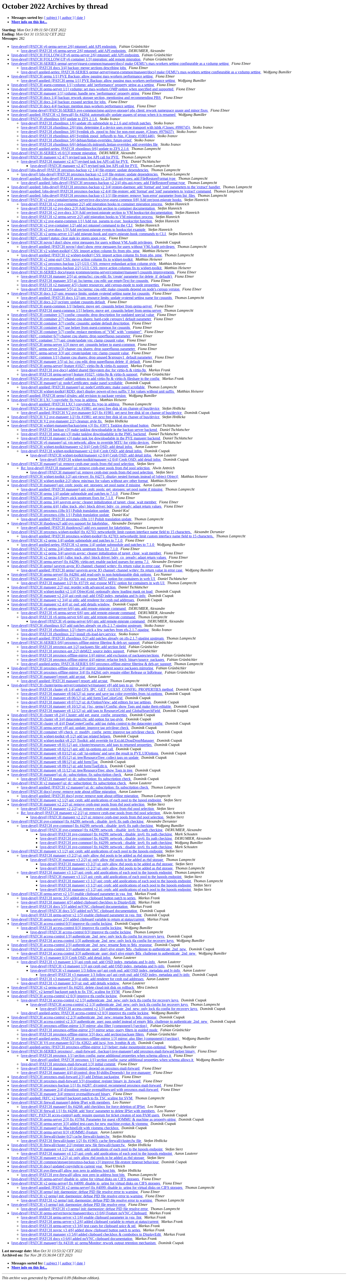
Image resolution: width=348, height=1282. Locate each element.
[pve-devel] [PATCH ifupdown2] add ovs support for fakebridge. (60, 523)
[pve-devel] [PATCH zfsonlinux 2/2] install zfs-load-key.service (69, 634)
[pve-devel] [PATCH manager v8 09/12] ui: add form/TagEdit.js (59, 766)
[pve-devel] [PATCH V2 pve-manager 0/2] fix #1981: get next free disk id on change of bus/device (85, 408)
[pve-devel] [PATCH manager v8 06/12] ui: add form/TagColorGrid (72, 698)
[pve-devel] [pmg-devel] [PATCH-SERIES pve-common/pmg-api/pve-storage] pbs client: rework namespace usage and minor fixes (110, 110)
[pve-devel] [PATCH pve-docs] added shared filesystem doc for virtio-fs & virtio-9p (84, 370)
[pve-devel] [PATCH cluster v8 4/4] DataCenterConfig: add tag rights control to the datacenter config (87, 723)
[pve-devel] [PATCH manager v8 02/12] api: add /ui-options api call (62, 749)
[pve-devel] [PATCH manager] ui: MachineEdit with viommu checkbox (65, 1128)
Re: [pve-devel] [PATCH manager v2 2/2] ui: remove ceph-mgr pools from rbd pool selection (91, 813)
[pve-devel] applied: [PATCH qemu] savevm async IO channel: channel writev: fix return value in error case (102, 570)
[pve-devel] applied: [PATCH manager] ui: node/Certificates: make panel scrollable (83, 387)
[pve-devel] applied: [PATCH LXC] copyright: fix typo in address (70, 404)
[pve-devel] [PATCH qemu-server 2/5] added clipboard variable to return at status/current (78, 919)
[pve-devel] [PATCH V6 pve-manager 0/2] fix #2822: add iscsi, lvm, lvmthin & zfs (73, 1043)
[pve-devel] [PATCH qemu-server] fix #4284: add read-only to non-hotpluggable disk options (81, 574)
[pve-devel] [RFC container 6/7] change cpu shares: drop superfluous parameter (71, 336)
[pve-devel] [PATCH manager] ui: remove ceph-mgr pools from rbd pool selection (73, 464)
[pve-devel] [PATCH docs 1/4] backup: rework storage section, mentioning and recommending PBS (86, 98)
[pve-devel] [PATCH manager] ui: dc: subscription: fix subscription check (66, 775)
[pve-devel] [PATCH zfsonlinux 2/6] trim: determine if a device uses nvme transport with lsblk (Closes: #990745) (106, 127)
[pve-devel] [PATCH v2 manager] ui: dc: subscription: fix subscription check (69, 783)
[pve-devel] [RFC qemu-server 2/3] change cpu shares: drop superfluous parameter (73, 349)
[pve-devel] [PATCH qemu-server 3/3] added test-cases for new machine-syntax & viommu (80, 1124)
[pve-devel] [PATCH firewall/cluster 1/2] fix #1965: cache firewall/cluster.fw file (81, 1141)
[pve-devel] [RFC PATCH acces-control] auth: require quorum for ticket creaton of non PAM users (85, 1115)
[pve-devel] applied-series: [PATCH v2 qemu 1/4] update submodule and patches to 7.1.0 (88, 545)
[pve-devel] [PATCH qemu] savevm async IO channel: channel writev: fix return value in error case (86, 566)
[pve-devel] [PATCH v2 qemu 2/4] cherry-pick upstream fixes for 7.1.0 (65, 549)
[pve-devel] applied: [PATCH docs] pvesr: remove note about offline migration (80, 796)
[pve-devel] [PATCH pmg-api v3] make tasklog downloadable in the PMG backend (84, 434)
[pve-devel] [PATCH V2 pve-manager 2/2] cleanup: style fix (57, 421)
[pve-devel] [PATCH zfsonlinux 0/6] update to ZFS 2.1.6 (54, 119)
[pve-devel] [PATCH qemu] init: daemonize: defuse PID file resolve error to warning (75, 1192)
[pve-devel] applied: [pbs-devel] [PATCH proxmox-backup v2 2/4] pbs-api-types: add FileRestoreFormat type (93, 178)
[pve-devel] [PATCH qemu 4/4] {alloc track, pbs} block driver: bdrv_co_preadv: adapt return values (86, 506)
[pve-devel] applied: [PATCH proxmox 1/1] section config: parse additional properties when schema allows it (112, 1060)
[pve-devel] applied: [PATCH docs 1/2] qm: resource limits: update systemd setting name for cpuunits (97, 298)
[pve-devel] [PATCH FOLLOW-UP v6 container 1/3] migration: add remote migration (76, 59)
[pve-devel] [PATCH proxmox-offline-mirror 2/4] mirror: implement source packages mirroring (82, 668)
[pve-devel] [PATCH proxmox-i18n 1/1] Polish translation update (60, 515)
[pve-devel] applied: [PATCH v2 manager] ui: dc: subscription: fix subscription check (85, 787)
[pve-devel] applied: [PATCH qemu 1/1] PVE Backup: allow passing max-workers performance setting (98, 81)
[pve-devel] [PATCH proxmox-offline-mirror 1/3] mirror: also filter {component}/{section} (79, 1026)
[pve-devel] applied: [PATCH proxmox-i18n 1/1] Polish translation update (76, 519)
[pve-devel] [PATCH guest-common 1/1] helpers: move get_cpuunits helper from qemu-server (82, 306)
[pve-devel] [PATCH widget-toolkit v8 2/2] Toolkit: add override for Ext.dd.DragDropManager (83, 740)
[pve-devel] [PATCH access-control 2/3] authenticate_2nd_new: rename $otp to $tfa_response (82, 945)
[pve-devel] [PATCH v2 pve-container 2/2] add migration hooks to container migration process (92, 204)
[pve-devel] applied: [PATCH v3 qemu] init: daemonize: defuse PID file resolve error (85, 1209)
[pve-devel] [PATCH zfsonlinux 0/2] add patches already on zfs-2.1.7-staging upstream (76, 625)
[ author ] (67, 18)
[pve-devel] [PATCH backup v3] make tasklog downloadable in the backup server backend (89, 430)
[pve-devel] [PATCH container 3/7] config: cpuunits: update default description (70, 323)
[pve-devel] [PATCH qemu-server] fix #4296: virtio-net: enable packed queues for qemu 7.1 (80, 562)
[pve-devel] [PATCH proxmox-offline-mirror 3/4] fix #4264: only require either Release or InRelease (87, 672)
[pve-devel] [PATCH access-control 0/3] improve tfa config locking (62, 924)
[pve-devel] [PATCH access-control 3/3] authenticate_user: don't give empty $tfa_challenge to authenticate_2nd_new (99, 949)
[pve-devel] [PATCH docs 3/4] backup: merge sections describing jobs (74, 68)
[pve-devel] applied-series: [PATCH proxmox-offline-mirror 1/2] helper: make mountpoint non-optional (88, 1047)
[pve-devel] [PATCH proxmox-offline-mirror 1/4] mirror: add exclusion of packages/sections (90, 655)
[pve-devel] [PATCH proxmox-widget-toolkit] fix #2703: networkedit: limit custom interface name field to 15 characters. (101, 532)
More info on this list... (29, 22)
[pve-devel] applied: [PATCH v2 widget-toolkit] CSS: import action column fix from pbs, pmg (92, 255)
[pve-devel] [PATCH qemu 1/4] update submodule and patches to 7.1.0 (65, 494)
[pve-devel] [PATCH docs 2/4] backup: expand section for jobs (59, 102)
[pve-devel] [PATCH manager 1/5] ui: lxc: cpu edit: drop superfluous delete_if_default (76, 362)
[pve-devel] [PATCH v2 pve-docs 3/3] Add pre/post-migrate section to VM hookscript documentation (97, 213)
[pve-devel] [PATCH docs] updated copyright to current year (57, 1166)
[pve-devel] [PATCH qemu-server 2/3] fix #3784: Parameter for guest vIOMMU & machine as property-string (94, 1119)
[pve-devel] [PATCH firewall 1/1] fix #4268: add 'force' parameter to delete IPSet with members (83, 1111)
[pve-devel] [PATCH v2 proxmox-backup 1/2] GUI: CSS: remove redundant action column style (84, 264)
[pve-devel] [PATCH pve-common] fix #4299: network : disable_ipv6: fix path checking (77, 821)
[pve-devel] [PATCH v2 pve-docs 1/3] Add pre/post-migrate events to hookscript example (78, 230)
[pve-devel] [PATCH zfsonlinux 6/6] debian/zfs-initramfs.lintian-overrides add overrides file (90, 144)
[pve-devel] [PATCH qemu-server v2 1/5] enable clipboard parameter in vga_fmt (72, 894)
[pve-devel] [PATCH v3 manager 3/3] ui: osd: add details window (70, 983)
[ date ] (80, 18)
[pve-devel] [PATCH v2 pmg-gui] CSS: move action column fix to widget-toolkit (72, 259)
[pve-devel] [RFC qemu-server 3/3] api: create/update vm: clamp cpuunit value (70, 353)
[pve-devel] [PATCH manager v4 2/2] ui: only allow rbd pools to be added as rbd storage (78, 1158)
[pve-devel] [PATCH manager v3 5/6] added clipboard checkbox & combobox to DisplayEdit (91, 1234)
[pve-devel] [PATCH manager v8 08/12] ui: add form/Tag (54, 762)
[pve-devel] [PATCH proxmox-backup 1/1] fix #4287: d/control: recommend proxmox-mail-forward (86, 1085)
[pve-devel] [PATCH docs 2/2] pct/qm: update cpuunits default (58, 302)
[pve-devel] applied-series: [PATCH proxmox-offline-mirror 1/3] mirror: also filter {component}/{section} (100, 1038)
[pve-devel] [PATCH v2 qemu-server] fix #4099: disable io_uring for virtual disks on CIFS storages (86, 1183)
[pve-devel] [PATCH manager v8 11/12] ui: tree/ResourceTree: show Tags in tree (72, 770)
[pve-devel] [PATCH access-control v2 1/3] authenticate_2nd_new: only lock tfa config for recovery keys (100, 1000)
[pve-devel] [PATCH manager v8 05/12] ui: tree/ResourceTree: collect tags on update (75, 757)
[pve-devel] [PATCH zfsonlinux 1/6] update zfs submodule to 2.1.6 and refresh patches (86, 123)
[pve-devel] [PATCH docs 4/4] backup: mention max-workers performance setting (73, 106)
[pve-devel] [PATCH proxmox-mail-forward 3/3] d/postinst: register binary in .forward (76, 1081)
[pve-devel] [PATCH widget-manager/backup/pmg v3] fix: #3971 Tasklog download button (80, 425)
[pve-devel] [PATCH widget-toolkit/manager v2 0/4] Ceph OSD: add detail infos (72, 447)
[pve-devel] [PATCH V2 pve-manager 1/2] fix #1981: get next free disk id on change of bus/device (85, 417)
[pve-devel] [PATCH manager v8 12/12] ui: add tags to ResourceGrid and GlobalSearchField (91, 711)
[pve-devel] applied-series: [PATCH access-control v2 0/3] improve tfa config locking (85, 1013)
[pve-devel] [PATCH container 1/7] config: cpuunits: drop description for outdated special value (83, 315)
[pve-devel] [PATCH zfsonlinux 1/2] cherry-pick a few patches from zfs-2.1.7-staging (85, 630)
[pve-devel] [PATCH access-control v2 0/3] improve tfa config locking (64, 996)
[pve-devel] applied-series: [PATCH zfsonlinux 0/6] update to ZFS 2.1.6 (75, 149)
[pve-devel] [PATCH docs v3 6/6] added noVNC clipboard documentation (77, 1239)
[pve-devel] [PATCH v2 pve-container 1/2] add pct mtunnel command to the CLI (72, 225)
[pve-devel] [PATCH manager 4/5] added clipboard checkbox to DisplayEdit (78, 902)
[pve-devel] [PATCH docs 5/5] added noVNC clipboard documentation (75, 906)
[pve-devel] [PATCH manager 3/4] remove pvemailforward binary (61, 1094)
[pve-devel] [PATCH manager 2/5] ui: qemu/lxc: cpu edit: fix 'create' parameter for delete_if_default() (97, 276)
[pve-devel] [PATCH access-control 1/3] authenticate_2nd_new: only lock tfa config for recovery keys (88, 936)
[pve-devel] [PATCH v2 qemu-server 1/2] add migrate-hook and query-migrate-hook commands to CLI (89, 234)
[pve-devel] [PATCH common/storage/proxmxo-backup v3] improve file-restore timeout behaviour (85, 1162)
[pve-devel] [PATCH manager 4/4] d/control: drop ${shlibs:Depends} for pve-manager (86, 1073)
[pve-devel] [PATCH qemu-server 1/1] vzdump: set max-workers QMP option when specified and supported (92, 89)
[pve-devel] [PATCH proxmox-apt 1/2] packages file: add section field (74, 647)
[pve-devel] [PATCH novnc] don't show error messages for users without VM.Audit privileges (82, 242)
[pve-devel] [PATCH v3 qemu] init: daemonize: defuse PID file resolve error (68, 1205)
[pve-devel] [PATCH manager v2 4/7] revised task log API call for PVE (65, 157)
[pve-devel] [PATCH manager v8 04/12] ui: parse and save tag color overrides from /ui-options (92, 694)
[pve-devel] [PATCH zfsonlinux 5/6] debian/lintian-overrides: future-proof (76, 140)
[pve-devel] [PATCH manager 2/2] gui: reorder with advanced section (63, 587)
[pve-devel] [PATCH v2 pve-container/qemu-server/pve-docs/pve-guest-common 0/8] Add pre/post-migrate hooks (96, 200)
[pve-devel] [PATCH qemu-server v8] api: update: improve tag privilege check (70, 728)
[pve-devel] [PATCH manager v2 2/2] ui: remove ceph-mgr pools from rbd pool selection (78, 804)
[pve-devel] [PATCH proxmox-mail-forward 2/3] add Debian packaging (65, 1077)
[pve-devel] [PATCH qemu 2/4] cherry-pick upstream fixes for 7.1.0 (62, 498)
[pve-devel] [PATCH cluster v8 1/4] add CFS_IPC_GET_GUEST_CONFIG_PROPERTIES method (97, 689)
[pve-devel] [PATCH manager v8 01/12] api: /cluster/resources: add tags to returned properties (81, 745)
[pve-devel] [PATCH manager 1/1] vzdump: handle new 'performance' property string (75, 93)
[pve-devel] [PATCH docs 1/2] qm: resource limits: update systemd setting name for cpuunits (81, 293)
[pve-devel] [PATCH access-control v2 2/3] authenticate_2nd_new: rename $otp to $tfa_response (84, 1017)
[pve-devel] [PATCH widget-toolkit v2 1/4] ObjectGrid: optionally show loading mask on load (82, 591)
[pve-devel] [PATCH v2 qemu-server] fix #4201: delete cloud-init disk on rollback (73, 987)
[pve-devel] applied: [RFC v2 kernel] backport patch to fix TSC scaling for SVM (72, 1098)
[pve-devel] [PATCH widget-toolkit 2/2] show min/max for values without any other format (80, 481)
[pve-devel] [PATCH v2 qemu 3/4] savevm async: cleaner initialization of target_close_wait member (86, 553)
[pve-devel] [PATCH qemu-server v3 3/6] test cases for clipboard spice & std (78, 1226)
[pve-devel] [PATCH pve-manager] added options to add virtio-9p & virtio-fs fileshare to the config (85, 379)
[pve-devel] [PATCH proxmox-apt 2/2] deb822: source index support (73, 651)
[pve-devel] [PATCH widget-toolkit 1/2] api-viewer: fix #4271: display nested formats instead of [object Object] (95, 476)
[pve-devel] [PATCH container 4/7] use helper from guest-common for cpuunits (71, 327)
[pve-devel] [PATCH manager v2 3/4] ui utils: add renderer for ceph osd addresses (73, 600)
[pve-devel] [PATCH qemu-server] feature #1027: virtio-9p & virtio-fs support (70, 366)
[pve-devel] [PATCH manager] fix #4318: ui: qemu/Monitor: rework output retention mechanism (83, 1243)
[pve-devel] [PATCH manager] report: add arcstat (48, 677)
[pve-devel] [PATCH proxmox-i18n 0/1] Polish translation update (60, 511)
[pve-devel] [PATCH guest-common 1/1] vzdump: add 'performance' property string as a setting (83, 85)
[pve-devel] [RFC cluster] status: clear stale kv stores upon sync (59, 238)
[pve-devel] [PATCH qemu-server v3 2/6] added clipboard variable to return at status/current (90, 1222)
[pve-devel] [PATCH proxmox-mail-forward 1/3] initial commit (68, 1064)
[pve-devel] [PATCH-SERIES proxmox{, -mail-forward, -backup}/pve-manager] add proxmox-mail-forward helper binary (103, 1051)
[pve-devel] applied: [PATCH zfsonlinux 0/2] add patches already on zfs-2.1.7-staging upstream (93, 638)
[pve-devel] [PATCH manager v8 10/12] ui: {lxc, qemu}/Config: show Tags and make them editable (96, 706)
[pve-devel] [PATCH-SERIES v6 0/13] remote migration (54, 153)
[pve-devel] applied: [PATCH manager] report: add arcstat (64, 681)
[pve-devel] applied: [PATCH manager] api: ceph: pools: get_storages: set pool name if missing (92, 489)
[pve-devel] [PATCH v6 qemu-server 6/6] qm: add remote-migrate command (69, 608)
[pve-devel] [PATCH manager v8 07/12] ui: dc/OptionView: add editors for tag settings (86, 702)
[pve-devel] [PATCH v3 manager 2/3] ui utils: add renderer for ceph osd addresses (82, 979)
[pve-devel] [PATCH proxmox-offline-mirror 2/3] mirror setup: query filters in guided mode (89, 1030)
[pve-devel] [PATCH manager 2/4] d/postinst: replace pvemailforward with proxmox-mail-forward (85, 1090)
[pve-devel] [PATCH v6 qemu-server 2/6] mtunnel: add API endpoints (64, 46)
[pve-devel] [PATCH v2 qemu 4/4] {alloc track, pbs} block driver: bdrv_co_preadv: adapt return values (89, 557)
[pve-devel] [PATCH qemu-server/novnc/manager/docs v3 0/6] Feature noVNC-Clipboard (79, 1213)
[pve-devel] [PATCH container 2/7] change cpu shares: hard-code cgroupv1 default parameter (81, 319)
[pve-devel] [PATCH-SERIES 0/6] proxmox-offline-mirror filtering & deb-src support (75, 643)
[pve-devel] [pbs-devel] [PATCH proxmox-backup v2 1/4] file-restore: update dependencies (80, 170)
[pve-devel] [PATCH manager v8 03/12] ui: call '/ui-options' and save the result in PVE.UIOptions (85, 753)
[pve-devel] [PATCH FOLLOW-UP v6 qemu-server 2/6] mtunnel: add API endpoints (75, 55)
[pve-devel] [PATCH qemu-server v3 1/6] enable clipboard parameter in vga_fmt (81, 1217)
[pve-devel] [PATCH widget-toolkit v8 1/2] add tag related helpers (61, 736)
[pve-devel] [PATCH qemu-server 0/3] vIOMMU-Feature (54, 1132)
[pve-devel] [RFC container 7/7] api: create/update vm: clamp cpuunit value (68, 340)
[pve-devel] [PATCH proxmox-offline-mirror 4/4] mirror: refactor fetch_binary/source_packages (93, 660)
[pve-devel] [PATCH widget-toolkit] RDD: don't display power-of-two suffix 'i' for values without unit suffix (93, 391)
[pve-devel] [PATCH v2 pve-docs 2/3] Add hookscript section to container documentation (88, 208)
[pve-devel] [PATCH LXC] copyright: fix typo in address (54, 400)
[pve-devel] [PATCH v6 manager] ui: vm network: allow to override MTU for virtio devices (80, 442)
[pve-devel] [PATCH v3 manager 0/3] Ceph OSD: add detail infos (61, 958)
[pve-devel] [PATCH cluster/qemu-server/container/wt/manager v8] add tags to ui (72, 685)
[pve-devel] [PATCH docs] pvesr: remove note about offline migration (64, 792)
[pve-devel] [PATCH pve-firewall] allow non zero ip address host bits (63, 1170)
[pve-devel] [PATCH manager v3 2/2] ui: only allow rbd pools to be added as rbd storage (88, 855)
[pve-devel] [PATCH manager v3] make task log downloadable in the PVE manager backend (91, 438)
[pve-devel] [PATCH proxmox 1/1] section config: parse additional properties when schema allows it (96, 1056)
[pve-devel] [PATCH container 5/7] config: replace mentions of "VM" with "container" (77, 332)
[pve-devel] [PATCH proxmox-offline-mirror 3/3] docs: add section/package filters (83, 1034)
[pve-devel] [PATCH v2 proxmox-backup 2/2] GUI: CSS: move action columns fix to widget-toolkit (86, 268)
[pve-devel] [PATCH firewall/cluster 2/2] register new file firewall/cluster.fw (68, 1145)
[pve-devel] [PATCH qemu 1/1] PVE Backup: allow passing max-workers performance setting (82, 76)
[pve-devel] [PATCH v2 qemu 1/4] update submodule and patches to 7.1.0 (67, 540)
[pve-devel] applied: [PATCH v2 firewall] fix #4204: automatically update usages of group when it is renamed (93, 115)
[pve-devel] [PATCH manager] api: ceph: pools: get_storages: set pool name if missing (76, 485)
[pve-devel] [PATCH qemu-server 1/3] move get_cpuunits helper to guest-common (73, 344)
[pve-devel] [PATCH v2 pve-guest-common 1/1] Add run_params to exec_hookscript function (82, 221)
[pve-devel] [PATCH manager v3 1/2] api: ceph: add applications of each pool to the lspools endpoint (87, 851)
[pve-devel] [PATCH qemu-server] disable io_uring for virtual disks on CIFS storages (75, 1179)
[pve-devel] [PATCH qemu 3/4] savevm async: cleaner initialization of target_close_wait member (84, 502)
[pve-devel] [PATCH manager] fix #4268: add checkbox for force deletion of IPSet (83, 1107)
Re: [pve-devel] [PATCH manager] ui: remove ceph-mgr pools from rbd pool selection (86, 468)
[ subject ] (51, 18)
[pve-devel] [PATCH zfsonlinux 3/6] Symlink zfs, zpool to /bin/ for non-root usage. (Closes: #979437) (97, 132)
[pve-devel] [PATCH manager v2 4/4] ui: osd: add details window (61, 604)
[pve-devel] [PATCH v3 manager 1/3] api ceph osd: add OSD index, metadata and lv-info (88, 962)
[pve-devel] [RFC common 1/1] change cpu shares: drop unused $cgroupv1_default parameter (82, 357)
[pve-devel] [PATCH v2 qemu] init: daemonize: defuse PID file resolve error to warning (77, 1196)
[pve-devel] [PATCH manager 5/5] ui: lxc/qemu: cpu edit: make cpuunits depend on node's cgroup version (100, 289)
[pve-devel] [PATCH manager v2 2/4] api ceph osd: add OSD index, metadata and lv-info (78, 596)
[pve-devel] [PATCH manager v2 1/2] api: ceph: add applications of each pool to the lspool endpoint (86, 800)
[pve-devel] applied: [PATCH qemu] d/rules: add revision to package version (69, 396)
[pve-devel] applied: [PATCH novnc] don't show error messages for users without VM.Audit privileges (98, 247)
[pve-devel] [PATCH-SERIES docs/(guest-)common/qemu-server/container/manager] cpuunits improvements (93, 272)
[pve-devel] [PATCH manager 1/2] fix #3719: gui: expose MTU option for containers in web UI (83, 579)
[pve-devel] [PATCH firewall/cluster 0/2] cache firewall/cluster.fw (61, 1136)
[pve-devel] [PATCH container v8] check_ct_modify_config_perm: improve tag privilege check (83, 732)
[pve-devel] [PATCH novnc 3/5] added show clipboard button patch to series (78, 898)
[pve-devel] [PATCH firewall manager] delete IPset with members (61, 1102)
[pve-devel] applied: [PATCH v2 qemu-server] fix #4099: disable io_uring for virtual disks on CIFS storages (102, 1187)
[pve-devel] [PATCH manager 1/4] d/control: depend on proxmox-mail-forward (80, 1068)
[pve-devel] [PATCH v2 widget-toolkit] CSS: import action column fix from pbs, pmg (75, 251)
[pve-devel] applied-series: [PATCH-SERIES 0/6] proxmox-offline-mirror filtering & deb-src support (96, 664)
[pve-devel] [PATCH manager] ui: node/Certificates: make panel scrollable (67, 383)
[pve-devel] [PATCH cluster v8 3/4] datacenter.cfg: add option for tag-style (67, 719)
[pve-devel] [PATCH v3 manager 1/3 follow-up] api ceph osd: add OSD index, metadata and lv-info (105, 970)
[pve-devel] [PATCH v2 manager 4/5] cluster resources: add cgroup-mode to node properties (90, 285)
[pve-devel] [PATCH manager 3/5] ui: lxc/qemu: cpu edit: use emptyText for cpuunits (85, 281)
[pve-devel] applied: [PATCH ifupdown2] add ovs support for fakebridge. (76, 528)
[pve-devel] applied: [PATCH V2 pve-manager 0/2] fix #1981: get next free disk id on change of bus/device (102, 413)
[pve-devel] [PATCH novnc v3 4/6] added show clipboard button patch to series (81, 1230)
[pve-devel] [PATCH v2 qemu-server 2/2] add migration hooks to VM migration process (87, 217)
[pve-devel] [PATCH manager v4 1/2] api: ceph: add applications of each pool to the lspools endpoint (87, 1149)
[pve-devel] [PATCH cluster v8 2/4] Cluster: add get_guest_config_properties (69, 715)
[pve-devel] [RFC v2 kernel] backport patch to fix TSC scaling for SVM (65, 992)
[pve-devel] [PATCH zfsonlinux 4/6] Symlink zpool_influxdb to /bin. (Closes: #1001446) (88, 136)
